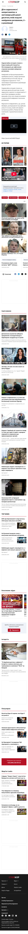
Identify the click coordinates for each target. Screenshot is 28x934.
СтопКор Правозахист (7, 901)
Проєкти (4, 881)
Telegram (5, 189)
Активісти (4, 907)
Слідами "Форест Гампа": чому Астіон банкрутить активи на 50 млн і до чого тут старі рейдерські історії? (14, 778)
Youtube (15, 189)
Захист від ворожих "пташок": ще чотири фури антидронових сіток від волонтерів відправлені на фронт (12, 612)
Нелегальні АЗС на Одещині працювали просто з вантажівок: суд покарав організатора (13, 500)
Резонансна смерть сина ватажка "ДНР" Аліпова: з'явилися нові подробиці (10, 265)
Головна (4, 6)
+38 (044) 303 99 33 (14, 763)
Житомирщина (13, 197)
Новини (4, 884)
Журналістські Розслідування (10, 904)
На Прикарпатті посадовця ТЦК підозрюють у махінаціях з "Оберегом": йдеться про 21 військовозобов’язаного (12, 745)
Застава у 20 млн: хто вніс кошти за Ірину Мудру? (13, 367)
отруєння (4, 197)
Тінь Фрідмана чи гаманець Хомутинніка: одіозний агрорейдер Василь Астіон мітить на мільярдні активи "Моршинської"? (13, 793)
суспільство (22, 197)
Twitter (19, 189)
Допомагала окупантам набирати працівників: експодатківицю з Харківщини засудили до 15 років (12, 336)
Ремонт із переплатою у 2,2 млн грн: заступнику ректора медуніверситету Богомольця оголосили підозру (14, 399)
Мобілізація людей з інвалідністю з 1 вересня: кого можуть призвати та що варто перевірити (14, 468)
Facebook (10, 189)
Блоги (15, 884)
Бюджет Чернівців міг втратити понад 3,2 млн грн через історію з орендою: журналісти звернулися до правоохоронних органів (14, 433)
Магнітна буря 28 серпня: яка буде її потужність (13, 714)
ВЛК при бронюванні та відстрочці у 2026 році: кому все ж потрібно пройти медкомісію (13, 521)
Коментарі (8, 274)
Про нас (4, 897)
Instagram (5, 191)
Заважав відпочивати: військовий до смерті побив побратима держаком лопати (14, 729)
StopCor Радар (5, 890)
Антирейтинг (17, 890)
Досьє (3, 887)
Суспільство (10, 6)
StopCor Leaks (7, 771)
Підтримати (15, 630)
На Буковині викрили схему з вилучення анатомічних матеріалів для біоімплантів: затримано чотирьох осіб (14, 536)
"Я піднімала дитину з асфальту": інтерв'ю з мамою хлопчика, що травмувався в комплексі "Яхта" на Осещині (13, 665)
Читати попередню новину (9, 260)
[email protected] (15, 927)
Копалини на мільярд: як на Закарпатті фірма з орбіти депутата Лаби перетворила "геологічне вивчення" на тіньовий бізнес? (13, 808)
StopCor (11, 27)
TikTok (10, 191)
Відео (15, 881)
